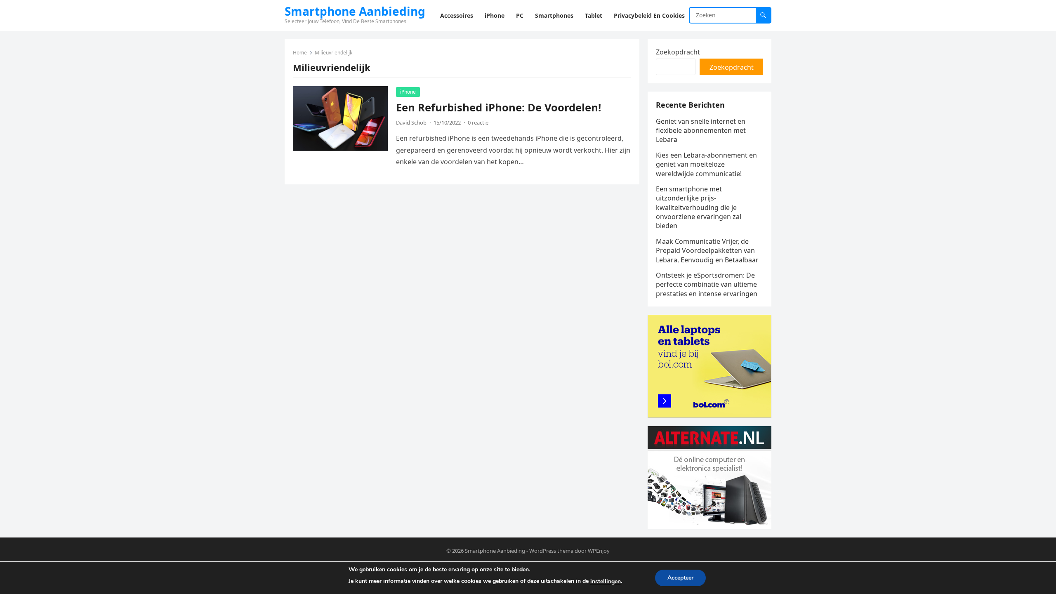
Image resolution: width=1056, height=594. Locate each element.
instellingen (605, 581)
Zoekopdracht (678, 52)
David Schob (411, 122)
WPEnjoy (599, 550)
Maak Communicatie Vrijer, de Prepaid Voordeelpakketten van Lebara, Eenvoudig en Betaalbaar (707, 250)
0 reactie (478, 122)
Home (300, 52)
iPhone (408, 91)
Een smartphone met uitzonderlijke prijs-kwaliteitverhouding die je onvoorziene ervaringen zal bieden (698, 207)
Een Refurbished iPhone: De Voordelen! (498, 107)
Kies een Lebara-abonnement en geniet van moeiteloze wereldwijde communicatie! (706, 164)
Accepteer (680, 578)
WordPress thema (551, 550)
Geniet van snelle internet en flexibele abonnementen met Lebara (701, 130)
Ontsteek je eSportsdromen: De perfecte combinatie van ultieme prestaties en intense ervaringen (706, 284)
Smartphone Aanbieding (355, 11)
